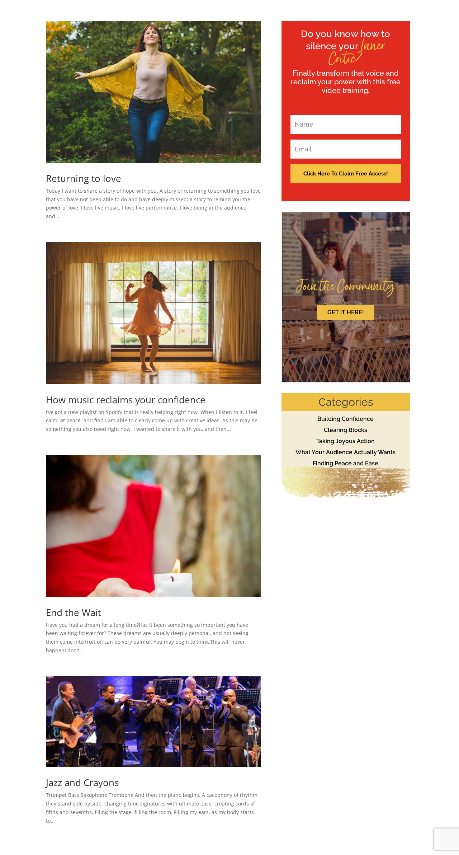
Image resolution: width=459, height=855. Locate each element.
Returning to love (83, 178)
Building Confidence (345, 418)
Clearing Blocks (345, 430)
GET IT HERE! (345, 312)
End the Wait (73, 612)
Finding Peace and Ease (345, 463)
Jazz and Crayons (82, 782)
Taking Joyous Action (345, 441)
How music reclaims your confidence (125, 399)
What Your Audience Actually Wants (345, 452)
